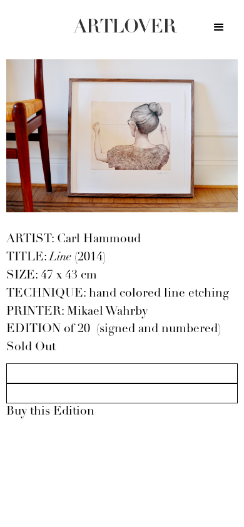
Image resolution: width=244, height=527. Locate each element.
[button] (219, 30)
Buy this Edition (50, 412)
